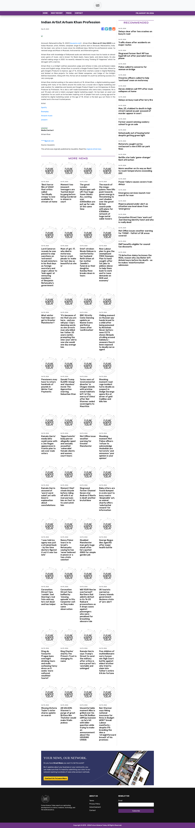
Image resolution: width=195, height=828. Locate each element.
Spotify (44, 107)
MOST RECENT (57, 13)
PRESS (69, 13)
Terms (91, 801)
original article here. (94, 149)
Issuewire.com (75, 43)
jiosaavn (44, 120)
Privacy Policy (94, 804)
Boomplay (45, 112)
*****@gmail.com (47, 141)
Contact (92, 810)
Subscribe (136, 811)
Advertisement (95, 807)
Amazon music (46, 116)
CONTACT (79, 13)
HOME (45, 13)
